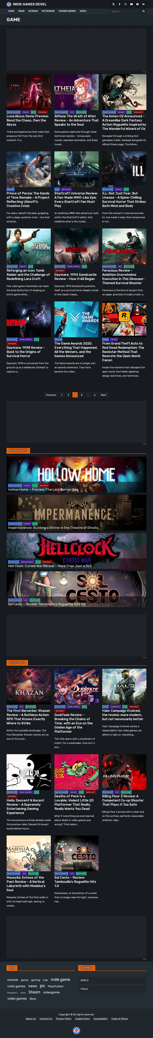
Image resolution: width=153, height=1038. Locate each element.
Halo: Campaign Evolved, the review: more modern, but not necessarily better (122, 715)
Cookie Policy (82, 1018)
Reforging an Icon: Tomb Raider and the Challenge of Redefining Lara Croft (28, 274)
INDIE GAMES (13, 112)
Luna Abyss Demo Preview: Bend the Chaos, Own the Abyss (28, 120)
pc (42, 985)
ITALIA (84, 989)
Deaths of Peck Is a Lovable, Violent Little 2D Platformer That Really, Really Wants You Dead (74, 802)
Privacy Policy (64, 1018)
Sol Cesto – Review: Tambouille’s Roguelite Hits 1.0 (46, 604)
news (32, 986)
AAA (105, 339)
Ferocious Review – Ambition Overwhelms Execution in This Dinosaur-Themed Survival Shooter (123, 276)
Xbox (33, 998)
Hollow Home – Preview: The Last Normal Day (43, 490)
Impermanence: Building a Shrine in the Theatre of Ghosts (53, 528)
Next (103, 394)
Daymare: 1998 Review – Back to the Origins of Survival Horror (26, 352)
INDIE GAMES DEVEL (30, 4)
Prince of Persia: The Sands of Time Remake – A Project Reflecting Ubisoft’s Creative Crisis (28, 199)
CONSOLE (108, 189)
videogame (51, 992)
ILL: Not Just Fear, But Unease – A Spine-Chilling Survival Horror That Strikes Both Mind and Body (124, 199)
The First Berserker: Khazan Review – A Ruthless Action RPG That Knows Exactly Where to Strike (28, 717)
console (12, 980)
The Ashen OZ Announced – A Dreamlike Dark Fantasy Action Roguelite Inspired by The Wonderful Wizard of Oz (124, 122)
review (23, 993)
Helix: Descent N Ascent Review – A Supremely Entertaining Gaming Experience (25, 806)
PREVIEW (42, 112)
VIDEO (83, 11)
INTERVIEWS (48, 11)
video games (17, 999)
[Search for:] (143, 11)
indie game (60, 979)
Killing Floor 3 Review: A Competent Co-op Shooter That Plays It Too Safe (123, 800)
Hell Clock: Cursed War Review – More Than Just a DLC (50, 566)
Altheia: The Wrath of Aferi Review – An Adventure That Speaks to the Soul (76, 120)
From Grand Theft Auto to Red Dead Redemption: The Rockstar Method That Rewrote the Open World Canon (123, 351)
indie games (16, 986)
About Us (31, 1018)
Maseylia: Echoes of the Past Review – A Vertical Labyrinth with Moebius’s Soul (26, 883)
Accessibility (101, 1018)
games (24, 980)
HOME (11, 11)
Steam (34, 992)
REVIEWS (33, 11)
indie (45, 980)
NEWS (21, 11)
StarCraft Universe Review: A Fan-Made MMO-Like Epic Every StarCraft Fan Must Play (76, 199)
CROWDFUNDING (67, 11)
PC (33, 112)
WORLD (85, 980)
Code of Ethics (119, 1018)
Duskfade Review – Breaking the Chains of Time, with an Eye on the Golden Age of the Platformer (73, 723)
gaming (35, 979)
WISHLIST (138, 112)
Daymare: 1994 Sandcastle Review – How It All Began (75, 277)
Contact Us (46, 1018)
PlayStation (56, 986)
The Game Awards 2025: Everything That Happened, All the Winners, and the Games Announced (76, 349)
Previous (51, 394)
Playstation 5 (12, 993)
